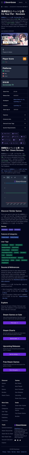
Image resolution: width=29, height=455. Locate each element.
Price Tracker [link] (7, 136)
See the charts (13, 338)
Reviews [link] (16, 133)
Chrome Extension (7, 427)
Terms (8, 451)
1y (11, 177)
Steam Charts (6, 395)
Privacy (4, 451)
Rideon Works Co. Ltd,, (19, 99)
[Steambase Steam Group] (17, 440)
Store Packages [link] (7, 139)
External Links (7, 119)
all (15, 177)
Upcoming (18, 395)
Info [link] (16, 139)
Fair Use (14, 451)
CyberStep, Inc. (17, 101)
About (18, 451)
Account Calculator (7, 439)
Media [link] (22, 139)
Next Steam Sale (6, 436)
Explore (4, 442)
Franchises (5, 420)
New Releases (19, 392)
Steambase (17, 428)
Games (6, 6)
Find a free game (14, 370)
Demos (4, 389)
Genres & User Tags (8, 123)
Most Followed (19, 389)
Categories (5, 408)
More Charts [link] (15, 143)
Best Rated (18, 383)
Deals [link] (24, 136)
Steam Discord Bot (7, 430)
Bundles (4, 392)
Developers (5, 414)
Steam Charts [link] (7, 133)
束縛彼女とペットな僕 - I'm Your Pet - (11, 17)
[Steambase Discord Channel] (15, 440)
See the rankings (14, 354)
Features (5, 115)
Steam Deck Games (20, 398)
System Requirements (9, 127)
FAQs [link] (23, 143)
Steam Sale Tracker (20, 405)
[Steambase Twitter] (20, 440)
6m (8, 177)
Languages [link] (6, 143)
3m (4, 177)
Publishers (5, 417)
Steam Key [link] (16, 136)
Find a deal (13, 322)
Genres (4, 405)
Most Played (18, 386)
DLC (3, 386)
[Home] (1, 6)
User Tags (4, 411)
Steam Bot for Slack (7, 433)
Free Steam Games (20, 413)
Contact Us (23, 451)
